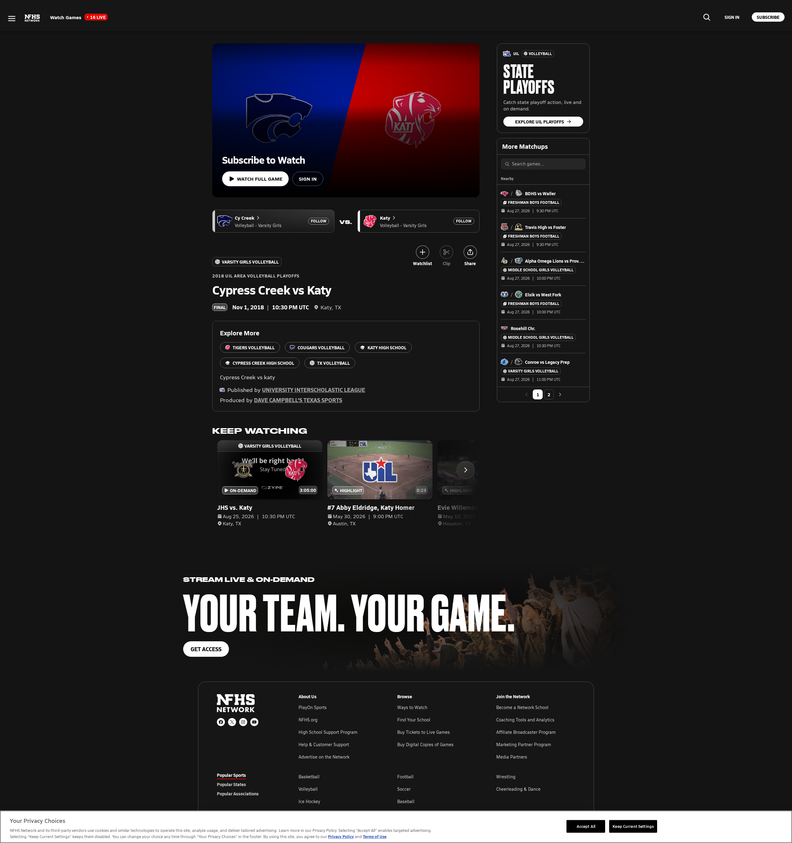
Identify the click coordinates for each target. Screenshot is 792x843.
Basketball (309, 777)
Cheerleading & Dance (518, 789)
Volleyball (308, 789)
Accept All (586, 826)
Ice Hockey (309, 801)
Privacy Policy (341, 836)
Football (405, 777)
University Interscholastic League (313, 390)
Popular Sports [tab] (231, 775)
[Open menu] (11, 18)
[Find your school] (706, 17)
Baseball (406, 801)
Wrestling (505, 777)
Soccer (404, 789)
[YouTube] (254, 722)
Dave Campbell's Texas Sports (298, 400)
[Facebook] (221, 722)
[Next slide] (466, 470)
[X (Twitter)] (232, 722)
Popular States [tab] (231, 784)
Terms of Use (374, 836)
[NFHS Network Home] (32, 18)
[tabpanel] (437, 789)
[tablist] (248, 784)
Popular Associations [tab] (238, 793)
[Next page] (560, 394)
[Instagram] (243, 722)
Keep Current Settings (633, 826)
